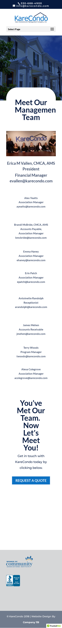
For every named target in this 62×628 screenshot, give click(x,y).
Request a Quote (31, 480)
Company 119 (31, 622)
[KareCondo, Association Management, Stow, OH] (13, 581)
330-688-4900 (31, 3)
